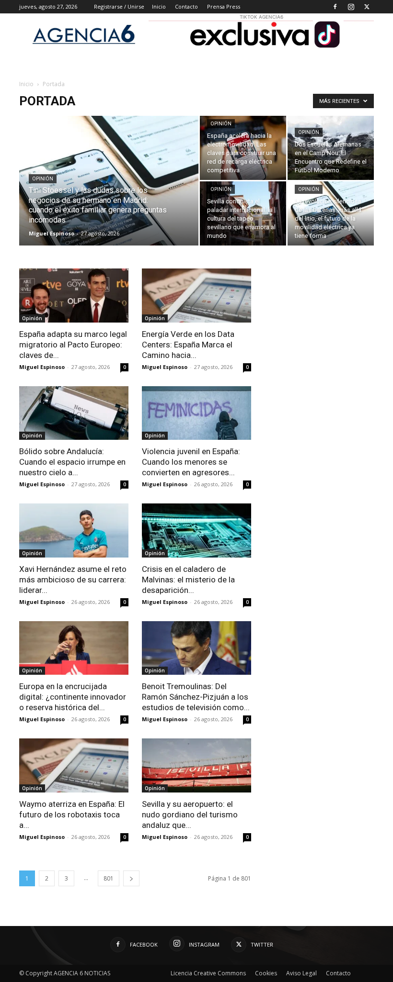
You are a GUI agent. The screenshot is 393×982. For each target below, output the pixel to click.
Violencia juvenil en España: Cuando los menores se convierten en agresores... (191, 461)
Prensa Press (223, 6)
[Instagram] (351, 6)
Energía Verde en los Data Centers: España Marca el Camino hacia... (188, 344)
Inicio (159, 6)
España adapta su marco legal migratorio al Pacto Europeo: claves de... (73, 344)
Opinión (42, 178)
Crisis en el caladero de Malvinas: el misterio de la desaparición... (188, 579)
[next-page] (131, 878)
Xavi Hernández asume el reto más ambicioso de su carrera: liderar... (73, 579)
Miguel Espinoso (51, 233)
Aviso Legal (301, 973)
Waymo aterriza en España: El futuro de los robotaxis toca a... (72, 814)
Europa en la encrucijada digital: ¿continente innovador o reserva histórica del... (72, 696)
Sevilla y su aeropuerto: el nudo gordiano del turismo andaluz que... (190, 814)
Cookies (266, 973)
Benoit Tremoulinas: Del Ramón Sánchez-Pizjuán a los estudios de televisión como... (196, 696)
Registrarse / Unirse (119, 6)
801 (109, 878)
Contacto (186, 6)
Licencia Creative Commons (208, 973)
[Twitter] (366, 6)
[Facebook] (335, 6)
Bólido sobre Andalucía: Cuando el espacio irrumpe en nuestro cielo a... (72, 461)
